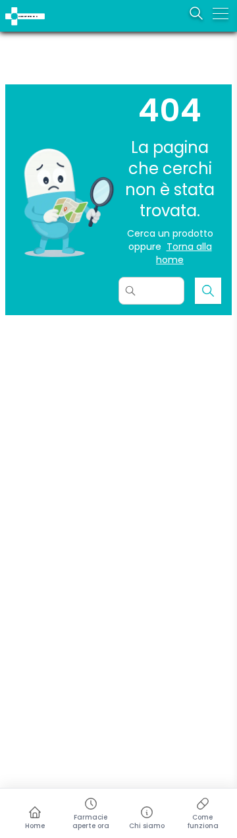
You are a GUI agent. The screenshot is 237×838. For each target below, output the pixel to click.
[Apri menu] (220, 13)
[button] (8, 8)
